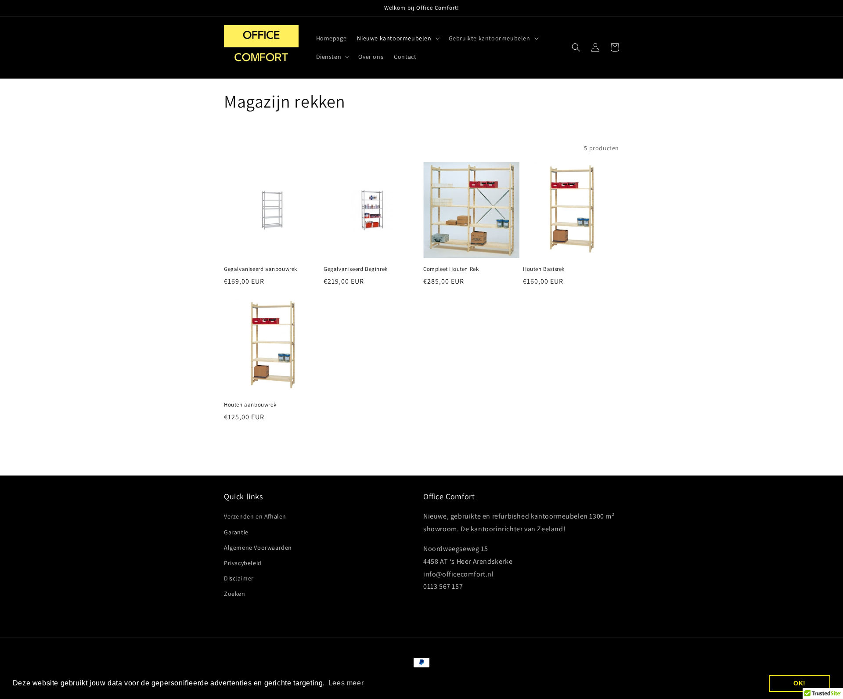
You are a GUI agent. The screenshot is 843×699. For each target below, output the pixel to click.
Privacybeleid (243, 563)
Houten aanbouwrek (250, 404)
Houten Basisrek (544, 269)
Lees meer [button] (346, 683)
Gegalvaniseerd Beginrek (356, 269)
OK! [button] (799, 683)
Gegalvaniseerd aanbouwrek (260, 269)
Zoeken (234, 594)
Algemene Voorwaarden (258, 547)
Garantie (236, 532)
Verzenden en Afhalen (255, 516)
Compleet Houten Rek (451, 269)
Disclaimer (239, 578)
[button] (397, 38)
